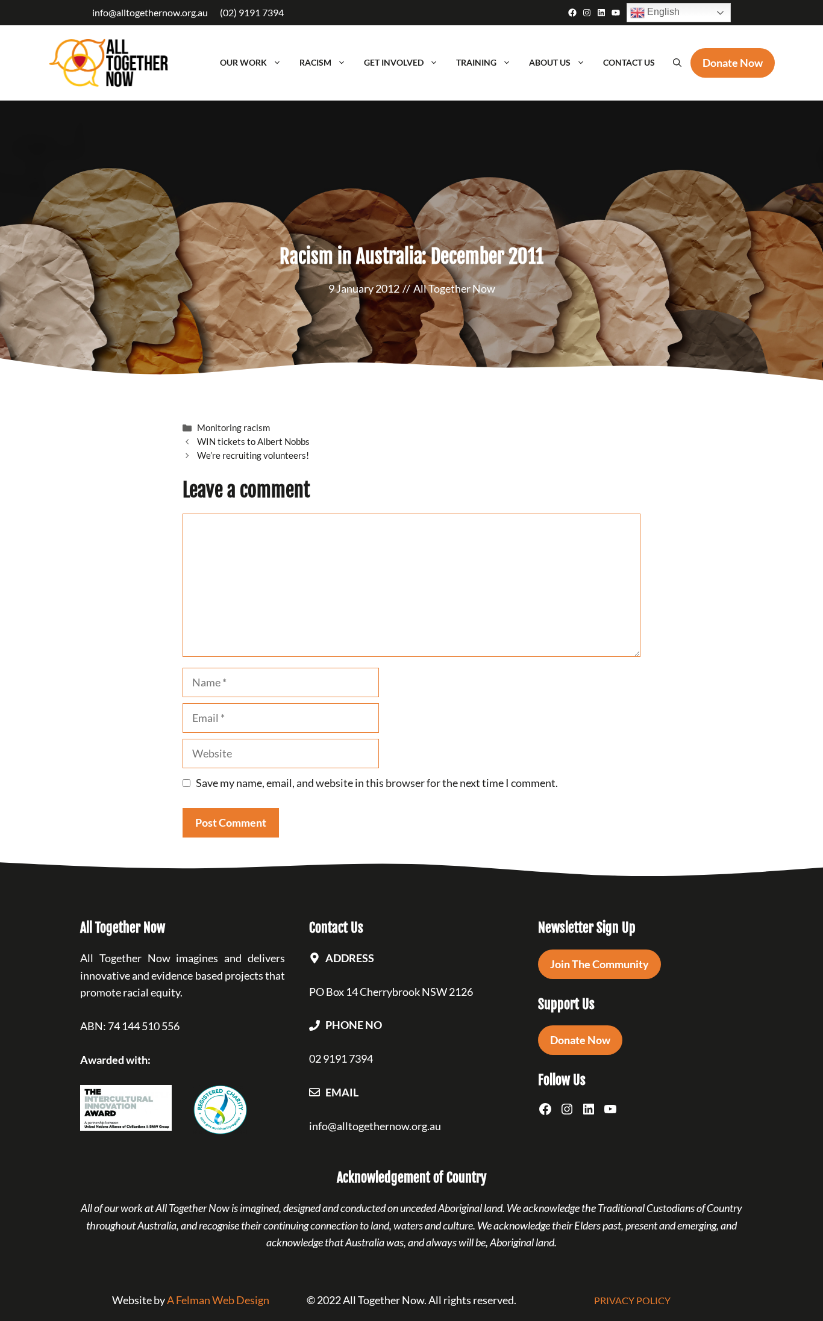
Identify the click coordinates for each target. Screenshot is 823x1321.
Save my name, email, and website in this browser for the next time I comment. (377, 782)
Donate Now (580, 1039)
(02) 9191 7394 (252, 12)
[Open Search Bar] (677, 63)
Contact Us (629, 62)
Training (476, 62)
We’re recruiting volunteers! (253, 455)
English (662, 12)
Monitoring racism (233, 427)
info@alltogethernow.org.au (150, 12)
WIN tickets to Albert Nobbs (253, 441)
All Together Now (454, 288)
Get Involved (394, 62)
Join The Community (599, 964)
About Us (550, 62)
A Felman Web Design (218, 1300)
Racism (315, 62)
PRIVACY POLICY (632, 1300)
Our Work (243, 62)
